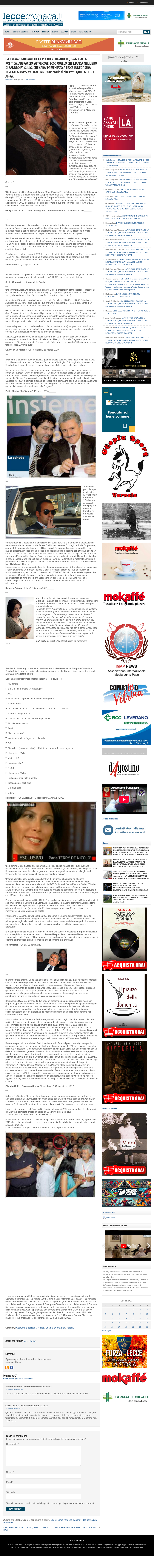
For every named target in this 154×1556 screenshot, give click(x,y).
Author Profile (29, 1341)
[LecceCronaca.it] (33, 25)
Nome (10, 1472)
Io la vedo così (85, 32)
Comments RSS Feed (24, 1378)
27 (119, 1327)
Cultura (64, 32)
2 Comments (30, 80)
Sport (73, 32)
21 (126, 1323)
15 (133, 1318)
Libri (63, 1328)
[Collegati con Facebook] (11, 1367)
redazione (9, 80)
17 (147, 1318)
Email (9, 1482)
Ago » (109, 1331)
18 (105, 1323)
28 (126, 1327)
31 (147, 1327)
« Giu (104, 1331)
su (111, 160)
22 (133, 1323)
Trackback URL (9, 1378)
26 (112, 1327)
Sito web (10, 1492)
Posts (131, 2)
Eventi (55, 32)
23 (140, 1323)
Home (7, 32)
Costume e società (20, 32)
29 (133, 1327)
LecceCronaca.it (77, 1540)
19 (112, 1323)
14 (126, 1318)
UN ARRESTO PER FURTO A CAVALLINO (76, 1527)
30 (140, 1327)
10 (147, 1314)
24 (147, 1323)
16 (140, 1318)
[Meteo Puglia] (109, 1217)
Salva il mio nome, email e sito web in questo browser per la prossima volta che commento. (51, 1503)
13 (119, 1318)
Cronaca (35, 32)
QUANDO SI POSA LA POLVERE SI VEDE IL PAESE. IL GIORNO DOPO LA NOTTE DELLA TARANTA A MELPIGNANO (127, 162)
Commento (12, 1444)
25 (105, 1327)
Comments (143, 2)
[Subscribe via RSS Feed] (7, 1367)
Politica (45, 32)
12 (112, 1318)
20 (119, 1323)
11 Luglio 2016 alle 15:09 (14, 1389)
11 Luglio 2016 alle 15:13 (14, 1408)
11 (105, 1318)
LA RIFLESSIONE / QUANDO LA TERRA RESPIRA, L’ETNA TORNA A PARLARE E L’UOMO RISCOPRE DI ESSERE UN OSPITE (127, 232)
